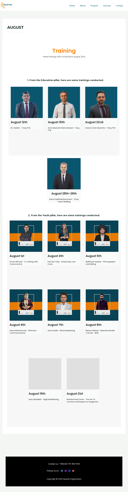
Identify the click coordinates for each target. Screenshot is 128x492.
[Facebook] (62, 471)
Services (107, 5)
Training (64, 51)
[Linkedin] (69, 471)
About (83, 5)
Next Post (119, 440)
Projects (94, 5)
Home (72, 5)
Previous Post (10, 440)
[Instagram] (65, 471)
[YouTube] (73, 471)
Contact (119, 5)
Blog (10, 32)
